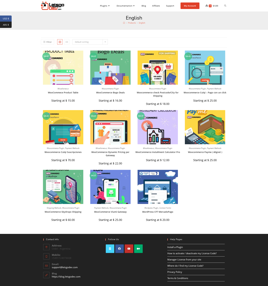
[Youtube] (129, 248)
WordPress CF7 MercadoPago (157, 211)
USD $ (7, 18)
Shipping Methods (54, 208)
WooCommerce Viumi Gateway (110, 211)
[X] (110, 248)
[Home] (124, 23)
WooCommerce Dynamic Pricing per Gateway (110, 154)
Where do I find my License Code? (185, 265)
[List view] (66, 42)
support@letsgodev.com (65, 267)
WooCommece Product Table (63, 92)
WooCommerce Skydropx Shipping (63, 211)
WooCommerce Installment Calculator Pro (157, 152)
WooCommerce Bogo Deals (110, 92)
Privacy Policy (174, 271)
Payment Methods (214, 88)
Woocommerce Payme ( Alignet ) (205, 152)
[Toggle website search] (225, 5)
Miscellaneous (63, 88)
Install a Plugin (175, 247)
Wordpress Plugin (151, 208)
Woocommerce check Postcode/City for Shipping (158, 94)
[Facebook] (119, 248)
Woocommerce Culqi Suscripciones (63, 152)
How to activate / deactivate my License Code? (192, 253)
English (142, 23)
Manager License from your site (184, 259)
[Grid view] (60, 42)
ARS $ (7, 24)
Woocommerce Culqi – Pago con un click (205, 92)
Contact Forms (165, 208)
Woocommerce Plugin (110, 88)
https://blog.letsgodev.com (66, 276)
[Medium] (138, 248)
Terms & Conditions (177, 278)
